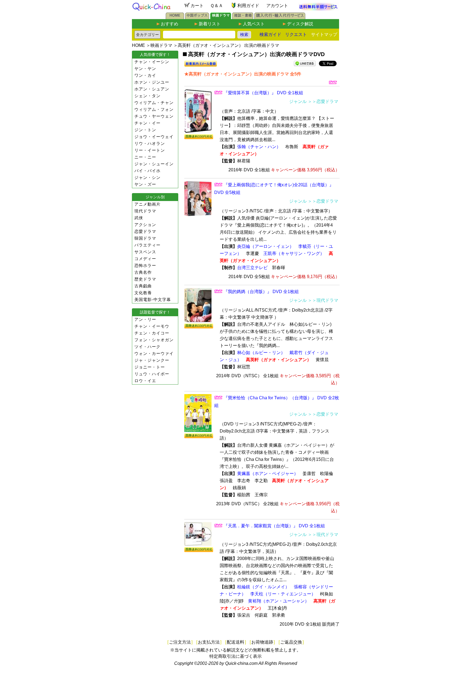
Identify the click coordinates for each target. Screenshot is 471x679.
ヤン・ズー (145, 184)
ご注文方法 (180, 642)
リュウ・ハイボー (151, 374)
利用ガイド (248, 5)
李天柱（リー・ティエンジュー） (283, 594)
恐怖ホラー (145, 265)
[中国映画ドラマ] (220, 17)
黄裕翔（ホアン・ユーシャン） (278, 601)
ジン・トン (145, 129)
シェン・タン (147, 95)
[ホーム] (175, 17)
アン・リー (145, 319)
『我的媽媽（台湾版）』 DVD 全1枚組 (261, 291)
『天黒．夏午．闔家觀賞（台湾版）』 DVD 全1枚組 (274, 525)
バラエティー (147, 245)
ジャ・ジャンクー (151, 360)
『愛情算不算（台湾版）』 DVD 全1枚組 (263, 92)
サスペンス (145, 251)
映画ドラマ (161, 45)
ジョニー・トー (149, 367)
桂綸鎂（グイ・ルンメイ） (263, 586)
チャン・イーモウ (151, 326)
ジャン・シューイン (154, 164)
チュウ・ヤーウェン (154, 116)
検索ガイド (270, 34)
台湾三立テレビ (252, 267)
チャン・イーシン (151, 61)
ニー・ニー (145, 157)
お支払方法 (209, 642)
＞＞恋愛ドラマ (323, 101)
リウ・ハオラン (149, 143)
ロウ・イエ (145, 380)
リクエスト (296, 34)
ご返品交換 (291, 642)
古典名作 (143, 272)
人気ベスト (254, 24)
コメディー (145, 258)
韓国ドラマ (145, 238)
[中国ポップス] (197, 17)
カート (197, 5)
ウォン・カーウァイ (154, 353)
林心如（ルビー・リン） (261, 352)
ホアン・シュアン (151, 89)
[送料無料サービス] (318, 9)
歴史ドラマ (145, 279)
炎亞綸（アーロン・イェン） (265, 246)
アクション (145, 224)
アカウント (277, 5)
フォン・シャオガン (154, 339)
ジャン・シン (147, 177)
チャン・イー (147, 123)
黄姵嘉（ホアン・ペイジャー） (267, 473)
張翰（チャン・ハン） (259, 146)
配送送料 (235, 642)
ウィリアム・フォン (154, 109)
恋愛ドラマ (145, 231)
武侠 (138, 217)
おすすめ (169, 24)
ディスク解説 (300, 24)
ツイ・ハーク (147, 346)
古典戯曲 (143, 286)
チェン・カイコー (151, 333)
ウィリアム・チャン (154, 102)
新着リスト (210, 24)
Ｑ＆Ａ (216, 5)
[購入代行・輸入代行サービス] (279, 17)
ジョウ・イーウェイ (154, 136)
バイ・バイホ (147, 170)
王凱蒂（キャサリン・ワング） (293, 253)
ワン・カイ (145, 75)
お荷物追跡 (262, 642)
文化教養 (143, 292)
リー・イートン (149, 150)
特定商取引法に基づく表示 (235, 656)
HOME (138, 45)
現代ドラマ (145, 211)
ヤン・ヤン (145, 68)
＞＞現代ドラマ (323, 300)
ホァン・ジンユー (151, 82)
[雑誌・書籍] (242, 17)
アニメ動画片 (147, 204)
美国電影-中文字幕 (152, 299)
